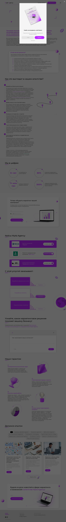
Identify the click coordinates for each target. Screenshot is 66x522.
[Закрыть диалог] (64, 1)
